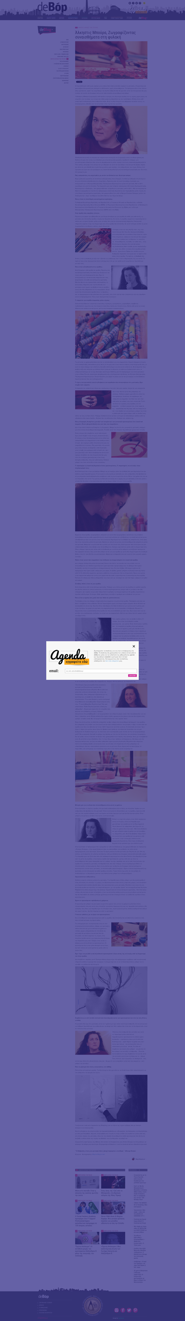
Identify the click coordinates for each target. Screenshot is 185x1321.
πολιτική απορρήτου (112, 661)
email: (54, 671)
